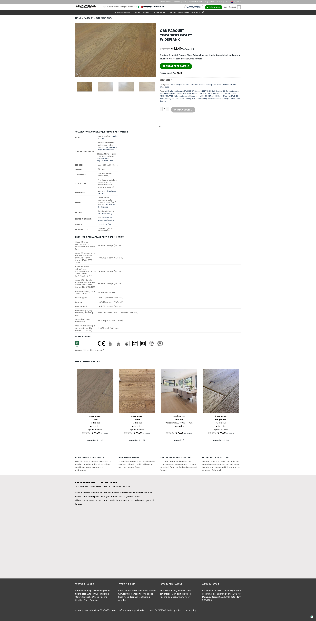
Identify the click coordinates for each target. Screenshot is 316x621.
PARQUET (89, 18)
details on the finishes (106, 205)
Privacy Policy (174, 610)
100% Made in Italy (168, 590)
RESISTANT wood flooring (218, 99)
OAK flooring (175, 85)
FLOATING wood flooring (181, 99)
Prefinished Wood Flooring (94, 597)
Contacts (195, 12)
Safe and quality (160, 12)
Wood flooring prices (143, 593)
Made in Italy (165, 2)
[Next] (151, 50)
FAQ (226, 2)
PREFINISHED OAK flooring (212, 91)
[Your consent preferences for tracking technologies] (312, 617)
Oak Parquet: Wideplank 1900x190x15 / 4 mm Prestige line (179, 421)
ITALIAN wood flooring (215, 93)
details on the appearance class (107, 148)
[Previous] (80, 50)
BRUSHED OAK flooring (193, 91)
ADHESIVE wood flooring (174, 91)
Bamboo (176, 2)
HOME (78, 18)
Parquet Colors (141, 12)
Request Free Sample (176, 66)
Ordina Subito (183, 109)
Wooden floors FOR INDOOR (200, 96)
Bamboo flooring (83, 590)
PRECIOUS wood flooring (178, 96)
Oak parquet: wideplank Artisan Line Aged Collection (95, 423)
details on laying (105, 213)
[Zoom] (78, 74)
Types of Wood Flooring (198, 2)
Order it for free (104, 224)
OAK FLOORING (104, 18)
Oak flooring (98, 590)
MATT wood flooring (199, 99)
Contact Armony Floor (179, 597)
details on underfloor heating (106, 218)
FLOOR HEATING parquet (169, 93)
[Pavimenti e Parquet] (85, 6)
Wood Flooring (122, 12)
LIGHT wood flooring (230, 91)
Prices (173, 12)
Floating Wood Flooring (86, 600)
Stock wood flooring (127, 597)
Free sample (183, 12)
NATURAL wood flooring (188, 93)
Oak (184, 2)
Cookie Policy (190, 610)
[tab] (160, 127)
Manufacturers (216, 2)
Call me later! (214, 7)
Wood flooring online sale (130, 590)
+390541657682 (194, 7)
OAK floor (202, 93)
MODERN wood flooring (221, 96)
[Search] (203, 12)
